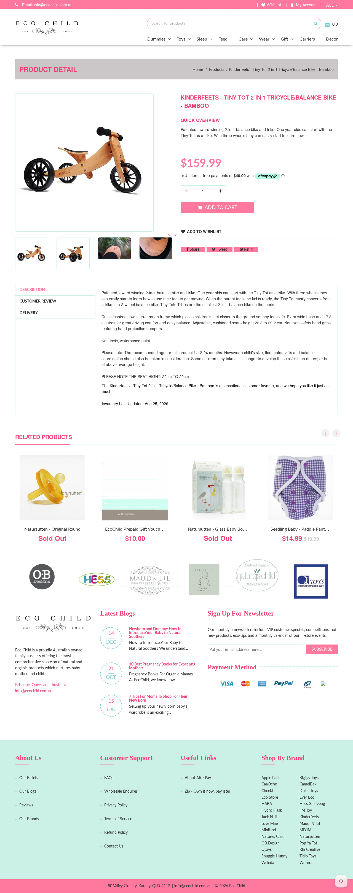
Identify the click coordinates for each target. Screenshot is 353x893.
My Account (306, 5)
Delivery (29, 313)
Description (32, 290)
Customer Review (38, 301)
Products (216, 70)
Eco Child (237, 886)
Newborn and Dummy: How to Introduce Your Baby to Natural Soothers (155, 633)
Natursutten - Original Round (52, 529)
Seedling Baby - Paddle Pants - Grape (307, 529)
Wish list (274, 5)
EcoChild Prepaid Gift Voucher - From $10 (145, 529)
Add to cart (221, 207)
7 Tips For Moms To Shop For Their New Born (158, 698)
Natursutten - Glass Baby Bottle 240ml (225, 529)
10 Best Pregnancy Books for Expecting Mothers (162, 666)
